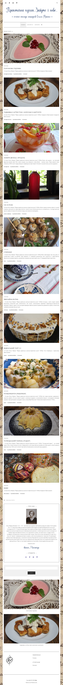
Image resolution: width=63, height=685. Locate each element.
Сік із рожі (8, 205)
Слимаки (8, 252)
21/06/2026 (6, 202)
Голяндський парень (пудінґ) (17, 441)
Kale (36, 680)
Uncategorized (6, 73)
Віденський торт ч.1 (12, 348)
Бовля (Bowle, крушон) (14, 158)
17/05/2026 (6, 296)
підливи (10, 73)
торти (5, 355)
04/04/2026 (6, 485)
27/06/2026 (6, 155)
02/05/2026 (6, 391)
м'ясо (10, 119)
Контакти (37, 24)
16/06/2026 (6, 249)
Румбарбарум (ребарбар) (15, 394)
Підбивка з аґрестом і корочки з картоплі (22, 112)
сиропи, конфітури (7, 213)
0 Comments (24, 119)
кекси (5, 449)
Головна (23, 24)
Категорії (29, 24)
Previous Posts (10, 500)
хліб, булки (6, 309)
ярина (5, 402)
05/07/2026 (6, 65)
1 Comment (25, 73)
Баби (6, 488)
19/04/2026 (6, 438)
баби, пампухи (6, 493)
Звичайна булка (11, 299)
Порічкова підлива (12, 68)
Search (31, 572)
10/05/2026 (6, 345)
